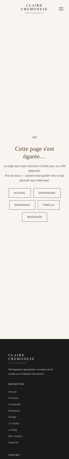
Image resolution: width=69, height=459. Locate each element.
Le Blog (12, 429)
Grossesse (47, 193)
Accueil (20, 193)
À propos (13, 398)
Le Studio (13, 423)
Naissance (22, 205)
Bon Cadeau (15, 436)
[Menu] (61, 9)
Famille (48, 205)
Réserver (34, 217)
